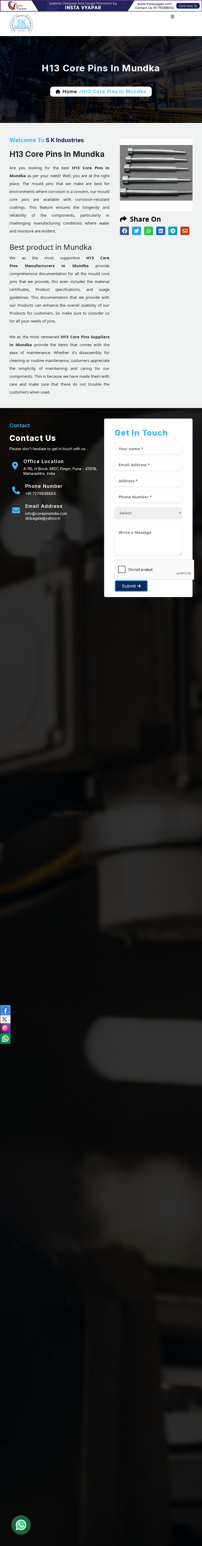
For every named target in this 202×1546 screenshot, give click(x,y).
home (70, 91)
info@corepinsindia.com (46, 513)
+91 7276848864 (40, 493)
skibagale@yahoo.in (42, 518)
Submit (129, 586)
